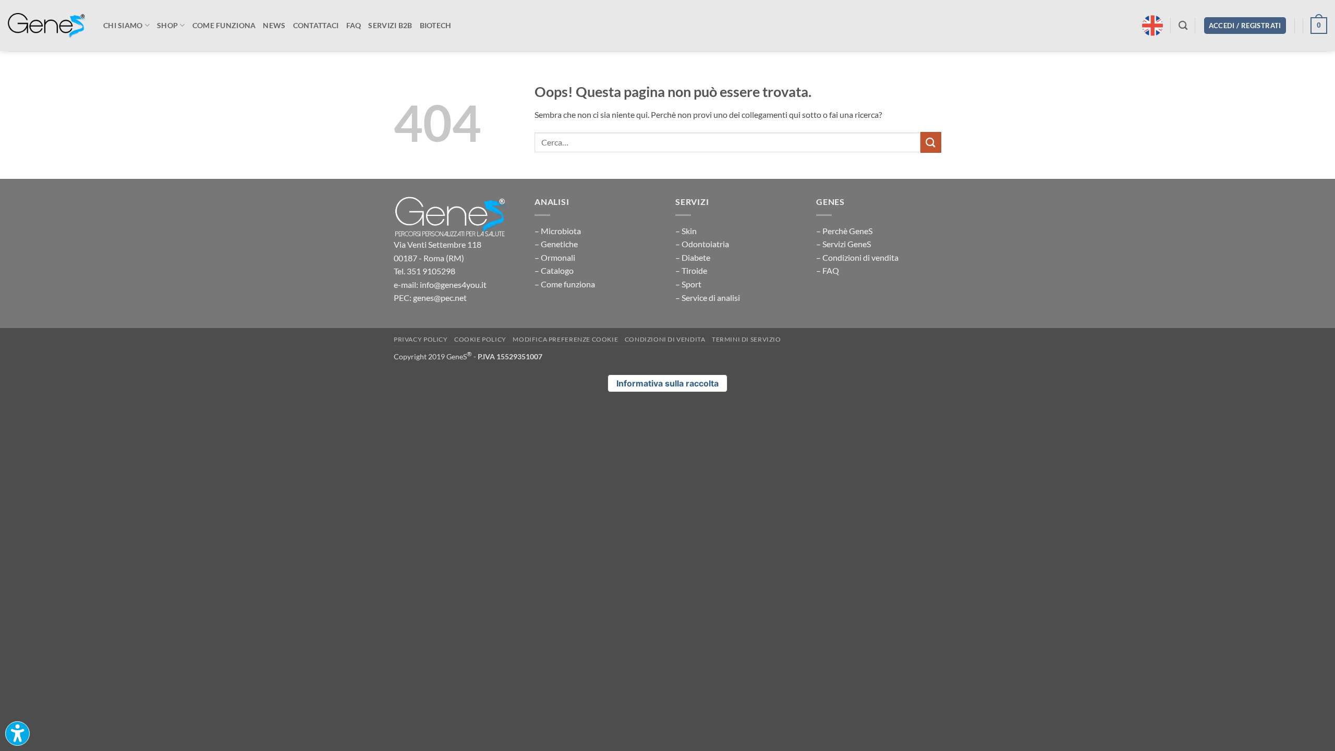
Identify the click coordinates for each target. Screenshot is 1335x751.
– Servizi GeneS (843, 244)
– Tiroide (691, 270)
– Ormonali (555, 257)
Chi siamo (123, 25)
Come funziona (224, 25)
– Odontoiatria (702, 244)
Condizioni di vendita (665, 339)
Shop (167, 25)
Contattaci (316, 25)
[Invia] (930, 142)
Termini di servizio (746, 339)
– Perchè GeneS (844, 231)
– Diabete (692, 257)
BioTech (436, 25)
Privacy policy (421, 339)
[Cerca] (1183, 26)
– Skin (686, 231)
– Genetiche (556, 244)
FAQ (353, 25)
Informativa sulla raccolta (667, 383)
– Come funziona (565, 284)
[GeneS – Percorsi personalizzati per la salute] (47, 25)
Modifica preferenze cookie (565, 339)
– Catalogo (554, 270)
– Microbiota (558, 231)
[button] (1245, 25)
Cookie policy (480, 339)
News (274, 25)
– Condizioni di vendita (857, 257)
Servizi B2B (390, 25)
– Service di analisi (707, 297)
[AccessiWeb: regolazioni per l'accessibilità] (17, 733)
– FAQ (827, 270)
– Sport (688, 284)
